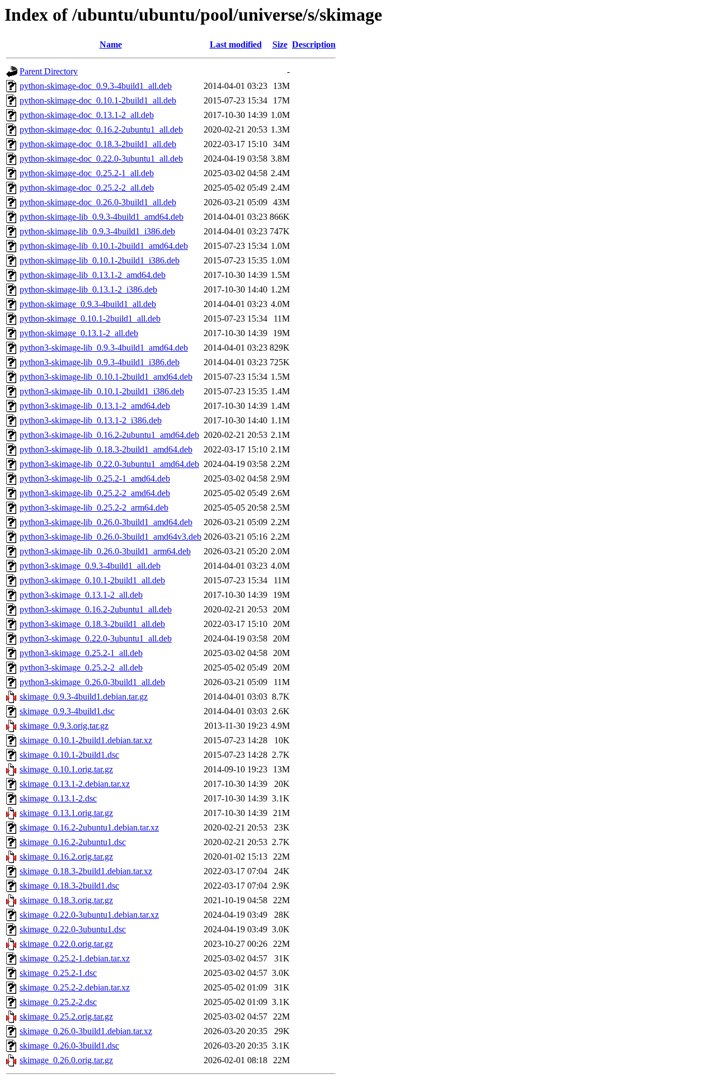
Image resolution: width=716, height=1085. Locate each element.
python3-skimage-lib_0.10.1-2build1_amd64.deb (106, 376)
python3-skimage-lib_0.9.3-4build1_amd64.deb (104, 347)
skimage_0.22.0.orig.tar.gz (66, 944)
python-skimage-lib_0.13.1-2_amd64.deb (93, 275)
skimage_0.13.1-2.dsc (58, 798)
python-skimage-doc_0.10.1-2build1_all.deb (98, 100)
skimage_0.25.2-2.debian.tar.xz (75, 987)
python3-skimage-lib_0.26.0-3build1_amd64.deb (106, 522)
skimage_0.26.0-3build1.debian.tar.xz (86, 1031)
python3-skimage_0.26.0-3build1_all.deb (92, 682)
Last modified (236, 44)
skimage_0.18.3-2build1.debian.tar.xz (86, 871)
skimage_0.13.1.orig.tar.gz (66, 813)
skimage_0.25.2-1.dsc (58, 973)
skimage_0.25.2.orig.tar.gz (66, 1016)
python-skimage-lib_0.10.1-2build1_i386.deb (100, 260)
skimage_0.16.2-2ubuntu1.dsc (73, 842)
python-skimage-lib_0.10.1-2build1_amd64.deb (104, 246)
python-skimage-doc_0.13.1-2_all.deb (87, 115)
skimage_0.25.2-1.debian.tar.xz (75, 958)
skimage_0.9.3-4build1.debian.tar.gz (84, 696)
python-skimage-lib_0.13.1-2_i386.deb (88, 289)
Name (111, 44)
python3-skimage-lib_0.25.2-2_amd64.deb (95, 493)
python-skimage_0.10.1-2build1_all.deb (90, 318)
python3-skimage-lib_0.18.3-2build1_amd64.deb (106, 449)
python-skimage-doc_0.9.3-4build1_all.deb (96, 86)
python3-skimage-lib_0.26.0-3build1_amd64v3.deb (110, 536)
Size (280, 44)
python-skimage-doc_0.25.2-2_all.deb (87, 187)
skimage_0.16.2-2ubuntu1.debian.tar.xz (89, 827)
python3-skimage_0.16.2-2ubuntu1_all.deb (96, 609)
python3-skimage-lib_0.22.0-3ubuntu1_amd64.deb (109, 464)
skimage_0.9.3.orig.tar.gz (64, 725)
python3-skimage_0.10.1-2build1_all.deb (92, 580)
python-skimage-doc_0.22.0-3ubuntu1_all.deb (101, 158)
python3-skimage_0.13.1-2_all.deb (81, 595)
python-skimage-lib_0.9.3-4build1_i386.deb (97, 231)
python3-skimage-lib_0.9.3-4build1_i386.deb (100, 362)
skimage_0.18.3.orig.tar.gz (66, 900)
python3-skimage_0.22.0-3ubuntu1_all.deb (96, 638)
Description (314, 44)
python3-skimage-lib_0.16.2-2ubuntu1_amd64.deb (109, 435)
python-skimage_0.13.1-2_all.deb (79, 333)
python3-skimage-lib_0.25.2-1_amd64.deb (95, 478)
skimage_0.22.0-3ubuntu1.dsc (73, 929)
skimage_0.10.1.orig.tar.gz (66, 769)
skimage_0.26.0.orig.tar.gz (66, 1060)
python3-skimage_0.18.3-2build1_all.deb (92, 624)
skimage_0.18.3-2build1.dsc (69, 885)
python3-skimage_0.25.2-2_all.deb (81, 667)
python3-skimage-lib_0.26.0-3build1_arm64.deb (105, 551)
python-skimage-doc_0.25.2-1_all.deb (87, 173)
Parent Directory (49, 71)
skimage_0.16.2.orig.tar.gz (66, 856)
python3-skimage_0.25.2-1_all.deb (81, 653)
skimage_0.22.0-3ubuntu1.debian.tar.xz (89, 914)
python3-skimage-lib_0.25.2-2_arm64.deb (94, 507)
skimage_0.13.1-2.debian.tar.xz (75, 784)
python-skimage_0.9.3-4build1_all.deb (88, 304)
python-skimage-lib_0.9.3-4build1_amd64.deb (101, 216)
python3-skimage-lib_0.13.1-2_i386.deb (91, 420)
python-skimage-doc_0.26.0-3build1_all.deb (98, 202)
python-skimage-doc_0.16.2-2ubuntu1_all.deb (101, 129)
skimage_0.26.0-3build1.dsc (69, 1045)
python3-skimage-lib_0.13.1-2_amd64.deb (95, 406)
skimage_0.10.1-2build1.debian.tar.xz (86, 740)
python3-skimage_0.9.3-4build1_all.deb (90, 565)
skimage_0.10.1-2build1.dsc (69, 755)
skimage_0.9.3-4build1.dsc (67, 711)
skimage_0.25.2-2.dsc (58, 1002)
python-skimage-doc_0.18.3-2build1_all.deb (98, 144)
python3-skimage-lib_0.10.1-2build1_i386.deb (102, 391)
